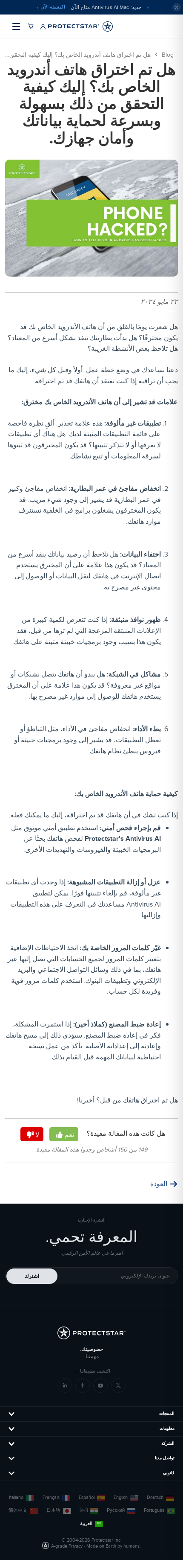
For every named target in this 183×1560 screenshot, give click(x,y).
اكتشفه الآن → (49, 6)
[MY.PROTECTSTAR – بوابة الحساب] (43, 26)
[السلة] (31, 26)
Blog (168, 55)
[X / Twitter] (118, 1385)
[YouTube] (100, 1385)
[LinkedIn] (64, 1385)
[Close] (176, 7)
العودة (158, 1184)
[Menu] (16, 26)
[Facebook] (82, 1385)
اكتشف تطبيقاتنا (91, 1371)
